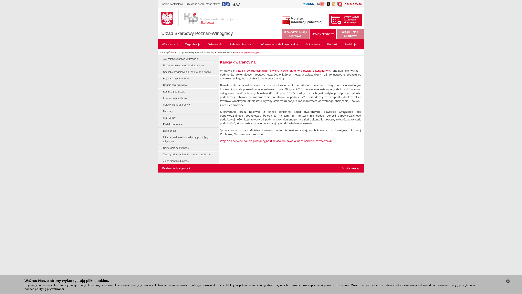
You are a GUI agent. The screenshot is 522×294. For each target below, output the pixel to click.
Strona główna (167, 52)
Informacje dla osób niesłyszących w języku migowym (187, 139)
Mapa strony (213, 4)
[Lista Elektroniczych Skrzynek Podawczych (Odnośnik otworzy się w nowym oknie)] (308, 4)
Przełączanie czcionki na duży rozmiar (239, 4)
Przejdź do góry (351, 168)
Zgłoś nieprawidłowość (176, 161)
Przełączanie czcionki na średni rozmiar (237, 4)
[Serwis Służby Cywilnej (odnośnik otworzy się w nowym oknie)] (339, 5)
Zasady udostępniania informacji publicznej (187, 154)
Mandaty (168, 111)
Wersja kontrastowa (173, 4)
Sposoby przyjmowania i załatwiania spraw (187, 72)
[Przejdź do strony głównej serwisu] (200, 18)
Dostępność (169, 130)
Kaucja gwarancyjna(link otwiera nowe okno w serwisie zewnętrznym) (283, 70)
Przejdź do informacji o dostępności (226, 4)
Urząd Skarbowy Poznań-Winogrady (197, 33)
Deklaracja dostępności (176, 148)
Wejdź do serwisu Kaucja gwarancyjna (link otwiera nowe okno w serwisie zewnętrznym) (277, 141)
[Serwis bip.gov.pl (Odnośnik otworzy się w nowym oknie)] (353, 4)
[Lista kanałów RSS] (333, 4)
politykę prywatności (49, 289)
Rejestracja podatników (176, 78)
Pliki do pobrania (172, 124)
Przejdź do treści (195, 4)
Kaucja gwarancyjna (249, 52)
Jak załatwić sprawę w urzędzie (180, 59)
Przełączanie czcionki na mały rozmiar (234, 4)
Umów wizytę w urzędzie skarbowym (183, 65)
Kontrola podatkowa (174, 91)
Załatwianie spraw (227, 52)
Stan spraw (169, 117)
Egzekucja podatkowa (175, 98)
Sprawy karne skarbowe (176, 104)
